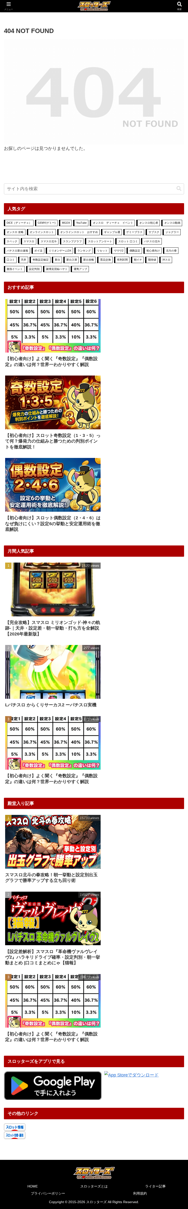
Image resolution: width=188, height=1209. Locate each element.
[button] (179, 188)
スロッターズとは (94, 1186)
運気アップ (80, 268)
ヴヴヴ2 (118, 250)
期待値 (152, 259)
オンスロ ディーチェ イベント (113, 222)
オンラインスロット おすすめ (79, 232)
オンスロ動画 (172, 222)
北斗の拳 (171, 250)
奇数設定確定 (41, 259)
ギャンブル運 (112, 232)
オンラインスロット (42, 232)
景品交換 (105, 259)
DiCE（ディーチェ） (19, 222)
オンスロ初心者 (148, 222)
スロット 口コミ (128, 241)
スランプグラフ (72, 241)
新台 (57, 259)
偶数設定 (134, 250)
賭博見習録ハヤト (57, 268)
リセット (102, 250)
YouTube (81, 222)
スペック (12, 241)
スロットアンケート (100, 241)
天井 (23, 259)
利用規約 (140, 1193)
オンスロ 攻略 (15, 232)
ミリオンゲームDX (60, 250)
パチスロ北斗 (152, 241)
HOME (32, 1186)
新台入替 (71, 259)
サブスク (154, 232)
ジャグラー (172, 232)
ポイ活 (38, 250)
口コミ (11, 259)
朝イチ (138, 259)
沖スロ (166, 259)
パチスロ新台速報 (17, 250)
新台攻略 (88, 259)
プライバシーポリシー (48, 1193)
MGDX (66, 222)
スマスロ (29, 241)
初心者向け (153, 250)
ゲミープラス (134, 232)
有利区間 (122, 259)
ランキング (84, 250)
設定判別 (34, 268)
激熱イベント (15, 268)
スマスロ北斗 (49, 241)
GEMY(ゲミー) (47, 222)
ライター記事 (155, 1186)
